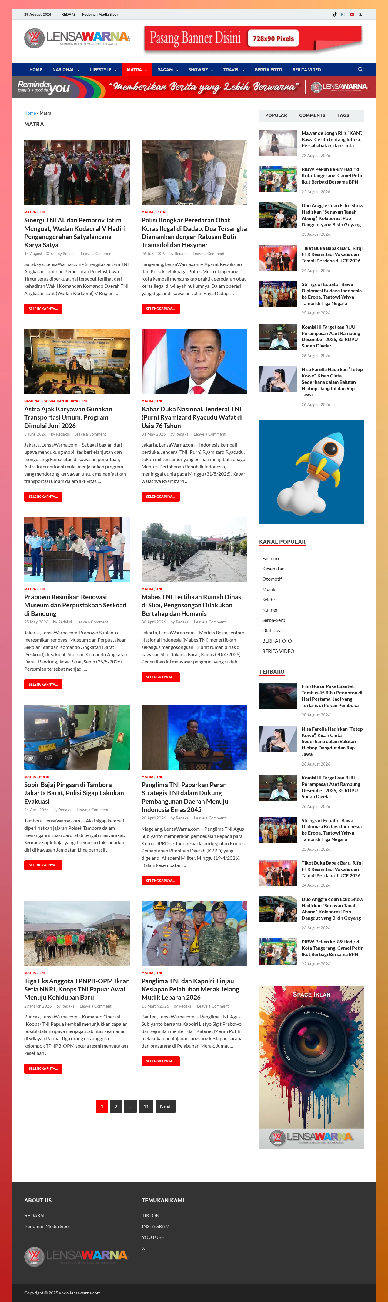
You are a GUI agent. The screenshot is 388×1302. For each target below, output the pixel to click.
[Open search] (360, 70)
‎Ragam (165, 69)
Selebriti (270, 599)
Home (35, 69)
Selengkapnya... (41, 307)
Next (165, 1106)
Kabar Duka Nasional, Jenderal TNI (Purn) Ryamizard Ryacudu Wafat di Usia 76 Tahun (192, 417)
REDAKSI (69, 14)
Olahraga (272, 630)
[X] (360, 14)
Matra (134, 69)
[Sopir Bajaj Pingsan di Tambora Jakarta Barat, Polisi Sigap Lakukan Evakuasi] (77, 737)
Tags (343, 115)
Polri (161, 212)
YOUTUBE (153, 1237)
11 (146, 1106)
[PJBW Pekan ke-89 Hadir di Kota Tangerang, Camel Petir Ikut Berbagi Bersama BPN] (278, 169)
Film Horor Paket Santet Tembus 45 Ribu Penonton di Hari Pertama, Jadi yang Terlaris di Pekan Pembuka (332, 695)
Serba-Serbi (274, 620)
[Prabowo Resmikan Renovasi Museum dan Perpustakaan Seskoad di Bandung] (77, 549)
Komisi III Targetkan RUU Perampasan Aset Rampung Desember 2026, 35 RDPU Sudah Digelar (331, 336)
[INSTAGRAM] (343, 14)
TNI (42, 212)
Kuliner (270, 610)
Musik (268, 589)
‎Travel (231, 69)
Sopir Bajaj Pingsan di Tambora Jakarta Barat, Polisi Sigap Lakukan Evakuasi (74, 793)
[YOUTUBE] (351, 14)
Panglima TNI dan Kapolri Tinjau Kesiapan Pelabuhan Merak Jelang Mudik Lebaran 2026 (190, 989)
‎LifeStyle (100, 69)
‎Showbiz (198, 69)
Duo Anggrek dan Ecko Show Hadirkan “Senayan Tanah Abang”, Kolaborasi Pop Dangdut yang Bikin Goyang (332, 214)
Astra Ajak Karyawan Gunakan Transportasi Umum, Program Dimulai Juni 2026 (68, 417)
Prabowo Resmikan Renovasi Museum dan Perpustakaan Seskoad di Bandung (75, 605)
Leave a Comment (97, 253)
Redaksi (69, 253)
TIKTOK (150, 1215)
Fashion (270, 558)
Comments (312, 115)
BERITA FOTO (268, 69)
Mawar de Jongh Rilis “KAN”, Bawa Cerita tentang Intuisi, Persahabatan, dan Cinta (332, 139)
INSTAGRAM (156, 1226)
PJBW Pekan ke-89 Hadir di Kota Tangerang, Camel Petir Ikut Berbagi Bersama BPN (332, 175)
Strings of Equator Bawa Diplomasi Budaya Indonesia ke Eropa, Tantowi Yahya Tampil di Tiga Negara (332, 293)
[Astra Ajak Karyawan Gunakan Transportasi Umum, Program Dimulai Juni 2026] (77, 361)
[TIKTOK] (334, 14)
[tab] (276, 116)
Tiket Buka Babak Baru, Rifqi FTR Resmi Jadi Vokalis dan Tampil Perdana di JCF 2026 (332, 254)
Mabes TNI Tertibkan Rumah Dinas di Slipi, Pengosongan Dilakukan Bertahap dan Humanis (191, 605)
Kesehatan (273, 568)
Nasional (63, 69)
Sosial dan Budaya (61, 401)
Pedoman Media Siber (100, 14)
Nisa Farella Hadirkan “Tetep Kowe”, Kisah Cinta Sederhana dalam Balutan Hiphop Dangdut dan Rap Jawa (332, 381)
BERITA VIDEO (307, 69)
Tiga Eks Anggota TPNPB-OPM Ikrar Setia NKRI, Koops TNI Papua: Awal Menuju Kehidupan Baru (76, 989)
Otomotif (272, 579)
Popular (276, 115)
